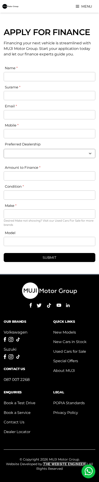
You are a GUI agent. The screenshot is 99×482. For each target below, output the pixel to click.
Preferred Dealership (23, 144)
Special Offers (65, 361)
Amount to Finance (23, 167)
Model (10, 233)
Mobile (12, 125)
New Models (64, 332)
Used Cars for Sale (69, 351)
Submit (49, 257)
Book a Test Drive (19, 403)
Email (11, 106)
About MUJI (64, 370)
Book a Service (17, 412)
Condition (14, 186)
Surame (12, 87)
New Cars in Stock (70, 342)
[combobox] (49, 153)
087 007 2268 (17, 379)
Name (11, 68)
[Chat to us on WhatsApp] (88, 471)
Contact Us (14, 422)
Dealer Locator (17, 432)
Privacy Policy (65, 412)
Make (11, 205)
